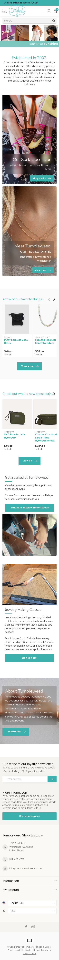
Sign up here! (29, 657)
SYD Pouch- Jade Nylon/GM (14, 436)
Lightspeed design (40, 950)
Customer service (29, 816)
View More (27, 366)
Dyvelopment (29, 953)
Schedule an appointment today (29, 507)
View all (27, 460)
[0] (55, 11)
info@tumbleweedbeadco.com (25, 868)
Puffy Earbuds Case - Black (17, 341)
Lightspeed (24, 950)
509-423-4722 (16, 859)
